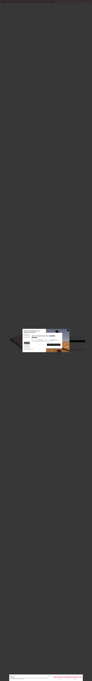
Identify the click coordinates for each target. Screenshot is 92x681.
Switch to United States (53, 344)
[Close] (68, 330)
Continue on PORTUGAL (42, 344)
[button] (11, 675)
